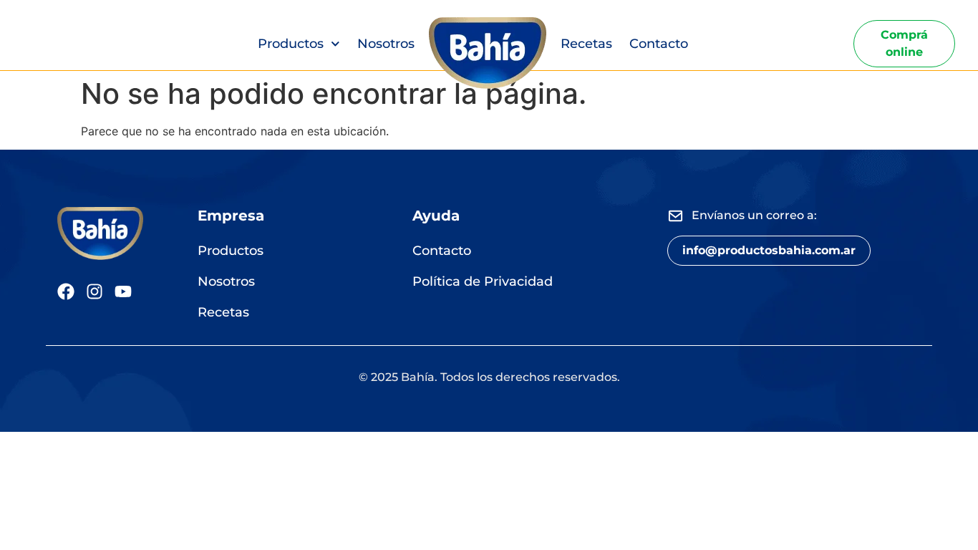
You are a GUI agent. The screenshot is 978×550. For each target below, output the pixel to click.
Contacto (658, 44)
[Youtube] (123, 291)
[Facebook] (65, 291)
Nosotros (386, 44)
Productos (291, 44)
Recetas (586, 44)
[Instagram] (94, 291)
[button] (769, 251)
